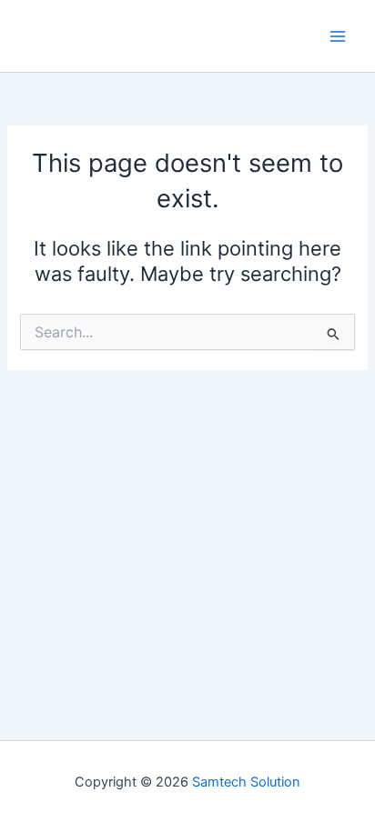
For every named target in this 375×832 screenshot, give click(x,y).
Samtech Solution (246, 782)
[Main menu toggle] (338, 36)
